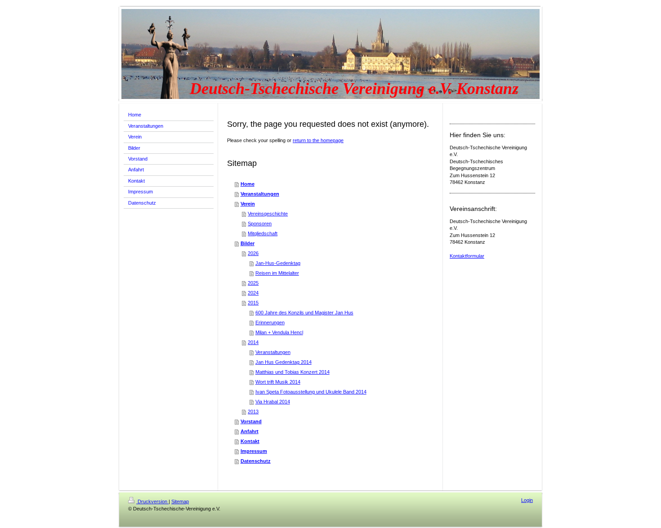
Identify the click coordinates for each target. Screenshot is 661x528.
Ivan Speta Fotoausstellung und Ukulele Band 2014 (310, 391)
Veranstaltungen (260, 194)
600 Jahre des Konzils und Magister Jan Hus (304, 312)
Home (248, 184)
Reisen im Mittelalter (277, 273)
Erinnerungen (270, 322)
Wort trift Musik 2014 (277, 382)
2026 (253, 253)
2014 (253, 342)
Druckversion (152, 501)
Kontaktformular (467, 256)
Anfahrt (250, 431)
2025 (253, 283)
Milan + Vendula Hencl (279, 332)
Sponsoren (260, 223)
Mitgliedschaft (262, 233)
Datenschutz (256, 461)
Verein (248, 203)
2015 (253, 302)
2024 (253, 292)
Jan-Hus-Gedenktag (277, 263)
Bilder (248, 243)
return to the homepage (318, 140)
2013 (253, 411)
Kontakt (250, 441)
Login (527, 500)
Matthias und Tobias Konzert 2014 (292, 372)
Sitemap (180, 501)
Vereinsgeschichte (268, 213)
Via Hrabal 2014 (272, 401)
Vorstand (251, 421)
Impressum (254, 451)
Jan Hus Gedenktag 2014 (283, 362)
